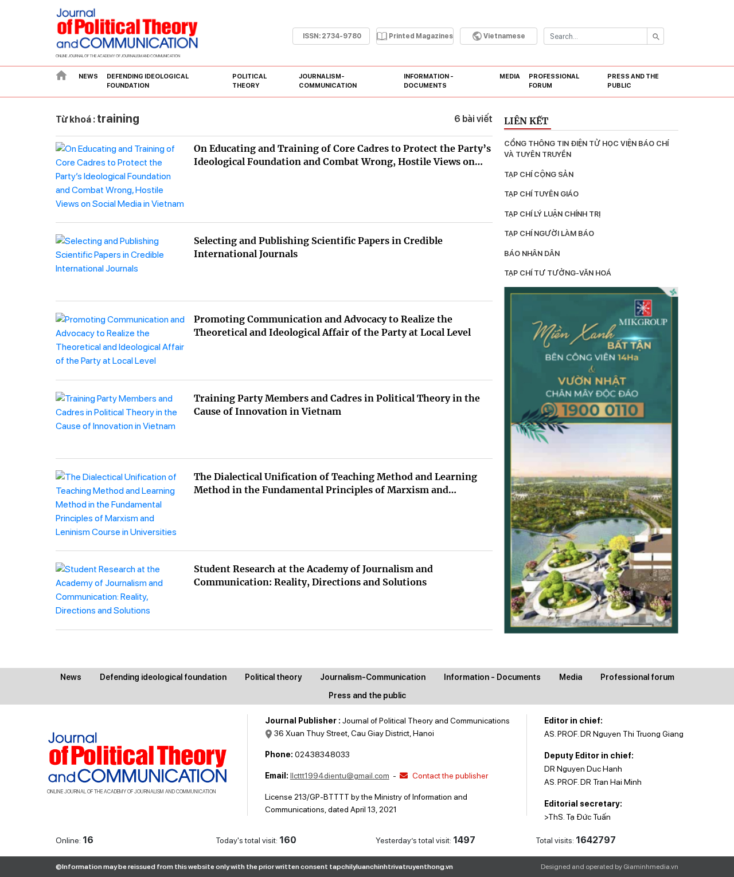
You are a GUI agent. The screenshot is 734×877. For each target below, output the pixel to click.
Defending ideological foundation (148, 81)
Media (509, 76)
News (88, 76)
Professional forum (554, 81)
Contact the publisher (449, 775)
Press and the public (633, 81)
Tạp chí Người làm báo (549, 233)
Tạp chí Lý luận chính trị (552, 214)
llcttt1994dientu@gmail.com (339, 775)
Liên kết (526, 121)
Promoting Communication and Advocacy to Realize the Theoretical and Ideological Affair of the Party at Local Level (332, 325)
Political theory (249, 81)
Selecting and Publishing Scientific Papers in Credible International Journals (318, 247)
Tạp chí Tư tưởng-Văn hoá (557, 273)
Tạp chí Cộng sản (538, 174)
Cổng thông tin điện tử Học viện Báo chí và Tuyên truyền (587, 149)
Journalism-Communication (328, 81)
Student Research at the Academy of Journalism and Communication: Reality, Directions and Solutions (313, 575)
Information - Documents (429, 81)
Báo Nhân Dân (532, 253)
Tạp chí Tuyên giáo (541, 194)
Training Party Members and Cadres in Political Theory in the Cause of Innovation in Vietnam (337, 404)
